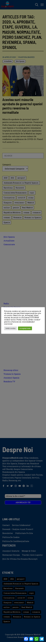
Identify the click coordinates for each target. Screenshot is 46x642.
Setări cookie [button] (10, 328)
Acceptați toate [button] (25, 328)
